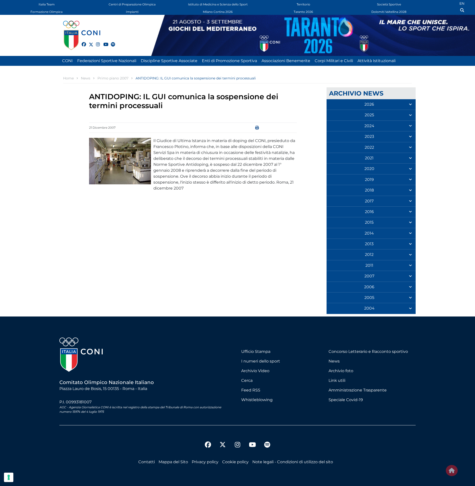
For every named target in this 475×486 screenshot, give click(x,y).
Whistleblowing (257, 399)
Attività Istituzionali (376, 60)
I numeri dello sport (260, 361)
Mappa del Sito (173, 462)
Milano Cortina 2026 (218, 12)
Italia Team (47, 4)
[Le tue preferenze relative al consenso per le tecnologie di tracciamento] (8, 477)
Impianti (132, 12)
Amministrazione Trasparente (358, 390)
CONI (67, 60)
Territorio (303, 4)
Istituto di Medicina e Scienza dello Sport (218, 4)
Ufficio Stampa (255, 351)
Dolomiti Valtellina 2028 (388, 12)
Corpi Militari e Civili (334, 60)
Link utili (337, 380)
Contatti (146, 462)
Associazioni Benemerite (285, 60)
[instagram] (96, 41)
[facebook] (81, 41)
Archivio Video (255, 370)
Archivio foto (341, 370)
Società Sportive (389, 4)
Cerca (247, 380)
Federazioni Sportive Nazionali (106, 60)
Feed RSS (250, 390)
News (334, 361)
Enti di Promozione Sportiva (229, 60)
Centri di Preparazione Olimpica (132, 4)
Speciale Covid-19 (346, 399)
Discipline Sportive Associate (169, 60)
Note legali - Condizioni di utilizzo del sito (292, 462)
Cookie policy (235, 462)
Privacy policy (205, 462)
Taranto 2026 (303, 12)
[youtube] (103, 41)
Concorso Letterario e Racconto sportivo (368, 351)
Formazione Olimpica (46, 12)
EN (461, 3)
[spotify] (111, 41)
